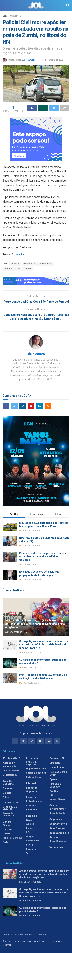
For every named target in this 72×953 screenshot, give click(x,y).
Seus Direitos (57, 828)
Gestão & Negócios (36, 773)
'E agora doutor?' (58, 809)
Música (6, 834)
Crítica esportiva (34, 801)
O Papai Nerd (32, 841)
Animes (30, 824)
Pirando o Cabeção (55, 785)
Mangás (30, 836)
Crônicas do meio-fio (10, 808)
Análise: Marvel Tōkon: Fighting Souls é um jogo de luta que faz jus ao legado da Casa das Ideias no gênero (35, 624)
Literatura (7, 829)
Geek (29, 820)
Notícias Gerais (33, 777)
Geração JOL (56, 758)
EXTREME (31, 805)
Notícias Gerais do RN (58, 773)
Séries (29, 845)
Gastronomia (9, 766)
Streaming (31, 849)
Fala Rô (53, 795)
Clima (6, 797)
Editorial (31, 783)
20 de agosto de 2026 (31, 652)
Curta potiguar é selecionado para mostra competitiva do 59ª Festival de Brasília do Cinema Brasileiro (43, 644)
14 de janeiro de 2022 (52, 59)
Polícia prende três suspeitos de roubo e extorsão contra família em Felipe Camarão (42, 556)
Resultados (31, 809)
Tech (28, 853)
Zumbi (27, 269)
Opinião (53, 779)
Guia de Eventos (11, 771)
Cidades (7, 788)
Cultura (7, 821)
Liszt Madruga (10, 775)
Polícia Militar (12, 269)
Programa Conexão (12, 838)
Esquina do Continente (8, 814)
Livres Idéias (56, 767)
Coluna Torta (10, 802)
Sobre (6, 934)
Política (54, 791)
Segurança (15, 16)
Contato (42, 934)
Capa (5, 16)
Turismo (54, 837)
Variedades (56, 847)
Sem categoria (58, 823)
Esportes (31, 797)
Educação (32, 787)
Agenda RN (9, 762)
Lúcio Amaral (28, 59)
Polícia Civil (45, 263)
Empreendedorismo (36, 768)
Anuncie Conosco (23, 934)
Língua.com (32, 791)
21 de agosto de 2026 (17, 632)
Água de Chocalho (8, 782)
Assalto (15, 263)
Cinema (6, 825)
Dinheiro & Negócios (31, 763)
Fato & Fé (31, 815)
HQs (28, 832)
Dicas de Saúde (57, 813)
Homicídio (29, 263)
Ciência (7, 793)
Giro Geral (55, 762)
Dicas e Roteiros (57, 841)
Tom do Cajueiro (59, 832)
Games (29, 828)
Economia (32, 758)
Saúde (53, 805)
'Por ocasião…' (11, 758)
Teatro (6, 842)
